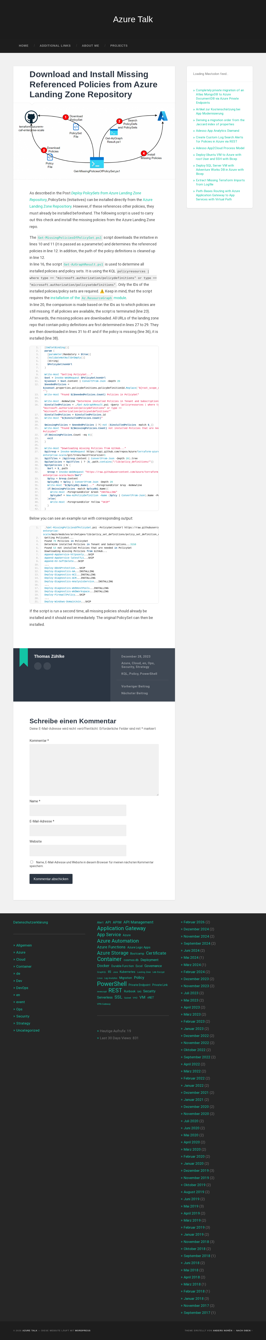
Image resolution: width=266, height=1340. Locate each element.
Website (36, 841)
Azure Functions (111, 947)
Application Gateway (121, 928)
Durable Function (122, 966)
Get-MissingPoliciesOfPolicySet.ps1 (70, 238)
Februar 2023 (194, 1021)
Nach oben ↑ (244, 1330)
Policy (133, 674)
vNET (150, 997)
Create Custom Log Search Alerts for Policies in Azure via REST (219, 139)
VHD (135, 997)
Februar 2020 (194, 1156)
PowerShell (148, 674)
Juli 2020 (191, 1121)
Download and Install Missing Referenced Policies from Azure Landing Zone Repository (94, 84)
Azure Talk (133, 19)
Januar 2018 (194, 1298)
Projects (119, 45)
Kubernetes (127, 971)
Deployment (149, 960)
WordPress (83, 1330)
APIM (117, 922)
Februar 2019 (194, 1227)
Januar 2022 (194, 1085)
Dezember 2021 (196, 1092)
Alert (100, 922)
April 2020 (192, 1142)
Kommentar (39, 740)
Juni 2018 (192, 1263)
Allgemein (24, 945)
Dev (19, 981)
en (144, 663)
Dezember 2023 (196, 979)
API (108, 922)
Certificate (156, 953)
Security (127, 667)
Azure (125, 663)
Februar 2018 (194, 1291)
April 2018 (192, 1277)
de (18, 973)
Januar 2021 (194, 1100)
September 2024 (197, 943)
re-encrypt (102, 991)
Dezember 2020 (196, 1107)
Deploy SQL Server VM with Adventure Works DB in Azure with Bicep (220, 170)
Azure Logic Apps (138, 947)
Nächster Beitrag (134, 693)
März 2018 (192, 1284)
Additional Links (55, 45)
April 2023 (192, 1007)
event (20, 1002)
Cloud (136, 663)
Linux (99, 978)
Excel (139, 966)
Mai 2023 (191, 1000)
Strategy (142, 667)
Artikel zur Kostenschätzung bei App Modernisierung (218, 111)
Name (35, 801)
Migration (125, 977)
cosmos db (131, 960)
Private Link (160, 985)
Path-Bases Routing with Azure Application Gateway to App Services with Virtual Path (218, 195)
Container (24, 966)
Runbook (129, 991)
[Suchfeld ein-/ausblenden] (246, 46)
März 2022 (192, 1071)
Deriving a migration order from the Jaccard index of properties (220, 122)
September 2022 (197, 1057)
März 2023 (192, 1014)
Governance (153, 966)
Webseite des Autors (47, 666)
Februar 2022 (194, 1078)
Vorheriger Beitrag (135, 686)
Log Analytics (110, 978)
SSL (118, 997)
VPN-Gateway (104, 1004)
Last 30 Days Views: (116, 1038)
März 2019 (192, 1220)
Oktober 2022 (195, 1050)
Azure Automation (118, 941)
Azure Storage (112, 953)
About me (90, 45)
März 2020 (192, 1149)
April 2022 (192, 1064)
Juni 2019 (192, 1199)
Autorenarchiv (38, 666)
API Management (138, 922)
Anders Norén (222, 1330)
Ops (151, 663)
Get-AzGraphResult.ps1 (83, 264)
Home (23, 45)
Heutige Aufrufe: (113, 1031)
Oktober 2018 (195, 1249)
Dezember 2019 (196, 1170)
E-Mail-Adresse (42, 821)
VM (142, 997)
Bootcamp (137, 953)
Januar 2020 (194, 1163)
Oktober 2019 (195, 1185)
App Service (109, 934)
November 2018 (196, 1242)
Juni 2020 (192, 1128)
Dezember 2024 (196, 929)
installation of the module (88, 298)
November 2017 (196, 1305)
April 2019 (192, 1213)
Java (115, 972)
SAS (139, 991)
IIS (109, 971)
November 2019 (196, 1178)
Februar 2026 (194, 922)
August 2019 (194, 1192)
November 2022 (196, 1043)
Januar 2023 (194, 1029)
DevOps (22, 988)
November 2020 (196, 1114)
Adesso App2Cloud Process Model (220, 148)
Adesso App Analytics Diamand (217, 131)
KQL (124, 674)
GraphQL (101, 972)
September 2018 (197, 1256)
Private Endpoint (139, 985)
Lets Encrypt (158, 972)
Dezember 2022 (196, 1036)
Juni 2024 (192, 950)
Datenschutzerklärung (30, 922)
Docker (103, 966)
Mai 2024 (191, 957)
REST (115, 990)
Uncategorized (27, 1030)
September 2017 (197, 1313)
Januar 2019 (194, 1234)
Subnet (127, 997)
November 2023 (196, 986)
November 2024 (196, 936)
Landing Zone (144, 972)
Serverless (105, 997)
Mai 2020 (191, 1135)
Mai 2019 (191, 1206)
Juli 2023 (191, 993)
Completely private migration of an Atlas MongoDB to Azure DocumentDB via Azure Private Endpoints (220, 96)
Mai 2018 (191, 1270)
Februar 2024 (194, 972)
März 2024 (192, 965)
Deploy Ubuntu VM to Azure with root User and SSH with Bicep (218, 157)
